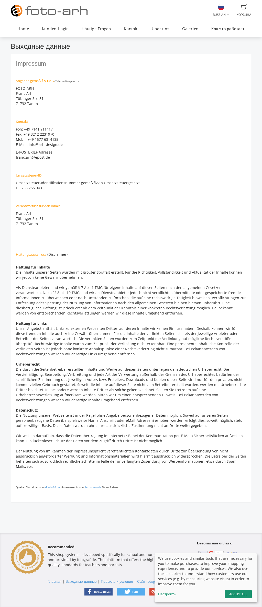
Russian (219, 15)
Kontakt (131, 28)
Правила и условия (117, 581)
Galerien (190, 28)
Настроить (167, 593)
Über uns (160, 28)
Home (23, 28)
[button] (98, 592)
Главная (54, 581)
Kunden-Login (55, 28)
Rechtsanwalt (92, 487)
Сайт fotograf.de (151, 581)
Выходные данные (81, 581)
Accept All (238, 594)
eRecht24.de (52, 487)
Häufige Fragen (96, 28)
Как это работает (227, 28)
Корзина (244, 15)
